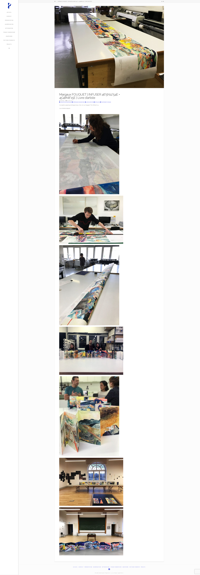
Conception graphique (65, 102)
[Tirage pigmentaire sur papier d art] (9, 5)
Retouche (97, 102)
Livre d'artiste (89, 102)
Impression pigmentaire (79, 102)
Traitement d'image (106, 102)
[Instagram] (109, 569)
